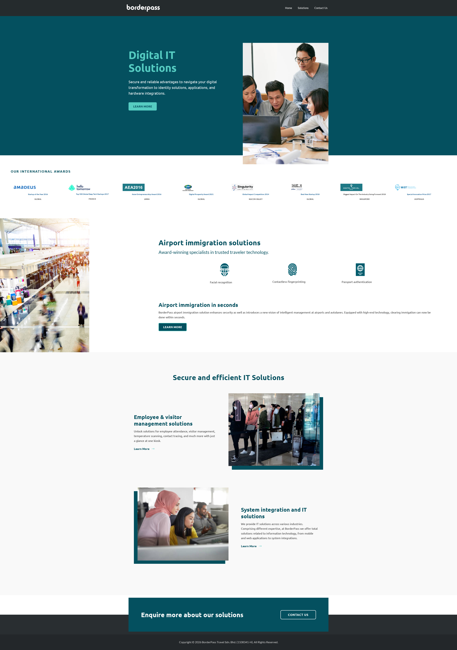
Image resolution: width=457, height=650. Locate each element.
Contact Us (321, 7)
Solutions (303, 7)
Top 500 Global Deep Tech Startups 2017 (92, 194)
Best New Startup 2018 (310, 194)
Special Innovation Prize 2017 (419, 194)
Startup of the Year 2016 (38, 194)
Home (288, 7)
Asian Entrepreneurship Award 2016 (146, 194)
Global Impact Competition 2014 (255, 194)
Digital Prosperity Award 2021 (201, 194)
